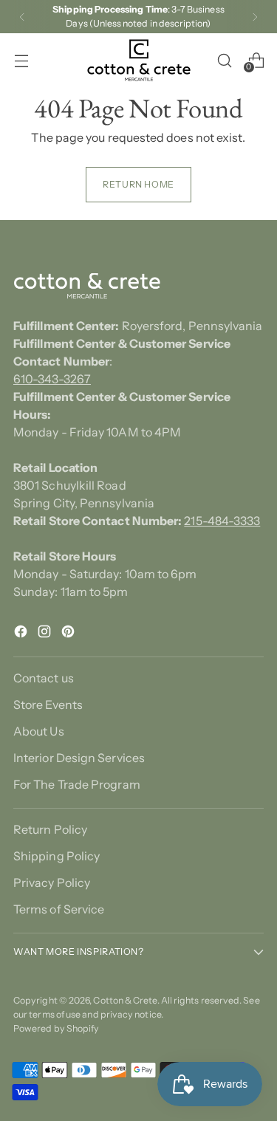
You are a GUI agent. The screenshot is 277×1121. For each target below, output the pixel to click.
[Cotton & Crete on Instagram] (46, 633)
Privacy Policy (51, 882)
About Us (38, 731)
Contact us (43, 678)
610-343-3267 (52, 378)
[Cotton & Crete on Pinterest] (69, 633)
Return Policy (50, 829)
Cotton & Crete (125, 1000)
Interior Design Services (79, 757)
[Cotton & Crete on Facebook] (22, 633)
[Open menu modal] (21, 60)
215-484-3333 (222, 520)
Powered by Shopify (56, 1028)
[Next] (255, 16)
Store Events (48, 704)
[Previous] (22, 16)
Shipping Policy (56, 856)
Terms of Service (58, 909)
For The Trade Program (76, 784)
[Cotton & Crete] (139, 60)
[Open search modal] (224, 60)
